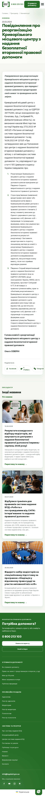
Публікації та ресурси (10, 747)
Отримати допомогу (32, 4)
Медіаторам (6, 705)
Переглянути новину (16, 464)
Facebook (12, 369)
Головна (5, 13)
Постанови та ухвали (10, 743)
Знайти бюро (22, 649)
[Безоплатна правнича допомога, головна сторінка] (6, 4)
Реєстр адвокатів (8, 701)
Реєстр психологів (9, 718)
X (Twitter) (26, 369)
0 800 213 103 (11, 636)
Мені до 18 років (8, 675)
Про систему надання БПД (12, 731)
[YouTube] (9, 784)
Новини (5, 751)
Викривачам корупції (10, 760)
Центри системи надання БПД (13, 739)
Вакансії (5, 756)
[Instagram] (14, 784)
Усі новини (7, 397)
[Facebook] (4, 784)
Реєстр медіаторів (9, 709)
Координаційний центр (10, 735)
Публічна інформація (9, 684)
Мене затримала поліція (11, 679)
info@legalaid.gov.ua (11, 774)
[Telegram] (20, 784)
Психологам (6, 713)
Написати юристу (22, 643)
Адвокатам (6, 697)
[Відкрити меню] (42, 4)
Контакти (5, 764)
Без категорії (25, 13)
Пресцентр (14, 13)
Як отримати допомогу (10, 667)
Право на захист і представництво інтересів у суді (21, 671)
